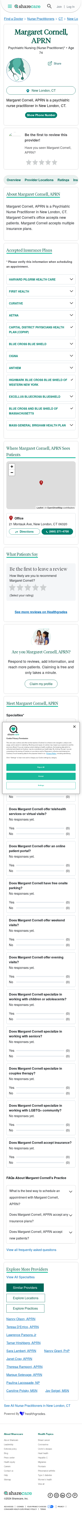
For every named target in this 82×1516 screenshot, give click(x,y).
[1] (28, 161)
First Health (19, 291)
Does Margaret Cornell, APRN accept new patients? (35, 1234)
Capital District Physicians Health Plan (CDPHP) (36, 329)
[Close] (74, 726)
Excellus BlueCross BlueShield (34, 397)
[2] (34, 161)
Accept (40, 776)
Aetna (14, 315)
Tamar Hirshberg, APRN (23, 1342)
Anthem (15, 368)
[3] (41, 161)
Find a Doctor (13, 18)
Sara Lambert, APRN (21, 1350)
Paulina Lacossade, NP (23, 1382)
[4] (48, 161)
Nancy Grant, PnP (57, 1350)
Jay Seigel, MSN (57, 1390)
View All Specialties (20, 1277)
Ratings (63, 180)
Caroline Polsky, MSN (21, 1390)
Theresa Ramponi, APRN (24, 1366)
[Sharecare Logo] (28, 6)
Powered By (11, 1414)
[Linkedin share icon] (63, 1496)
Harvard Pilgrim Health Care (32, 279)
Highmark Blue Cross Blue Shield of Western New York (38, 382)
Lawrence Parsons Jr (21, 1334)
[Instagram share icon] (56, 1496)
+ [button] (12, 466)
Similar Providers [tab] (25, 1287)
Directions (26, 531)
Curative (16, 303)
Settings (41, 785)
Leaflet (40, 507)
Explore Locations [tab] (25, 1298)
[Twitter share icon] (69, 1496)
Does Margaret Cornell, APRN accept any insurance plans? (38, 1217)
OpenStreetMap (54, 507)
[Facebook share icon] (50, 1496)
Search (49, 6)
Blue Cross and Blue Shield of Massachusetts (33, 410)
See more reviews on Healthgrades (41, 612)
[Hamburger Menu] (11, 6)
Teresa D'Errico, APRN (22, 1327)
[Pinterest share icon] (75, 1496)
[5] (54, 161)
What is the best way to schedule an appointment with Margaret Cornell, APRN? (34, 1197)
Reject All (41, 767)
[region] (41, 758)
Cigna (13, 356)
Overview (14, 180)
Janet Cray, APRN (19, 1358)
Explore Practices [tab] (25, 1308)
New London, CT (43, 90)
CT (61, 18)
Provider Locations (39, 180)
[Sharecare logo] (41, 1493)
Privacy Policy (51, 753)
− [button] (12, 472)
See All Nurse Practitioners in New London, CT (37, 1405)
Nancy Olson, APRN (20, 1319)
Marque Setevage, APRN (24, 1374)
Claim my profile (41, 683)
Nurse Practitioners (40, 18)
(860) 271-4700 (59, 531)
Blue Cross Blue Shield (27, 344)
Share (57, 63)
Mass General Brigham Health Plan (37, 425)
